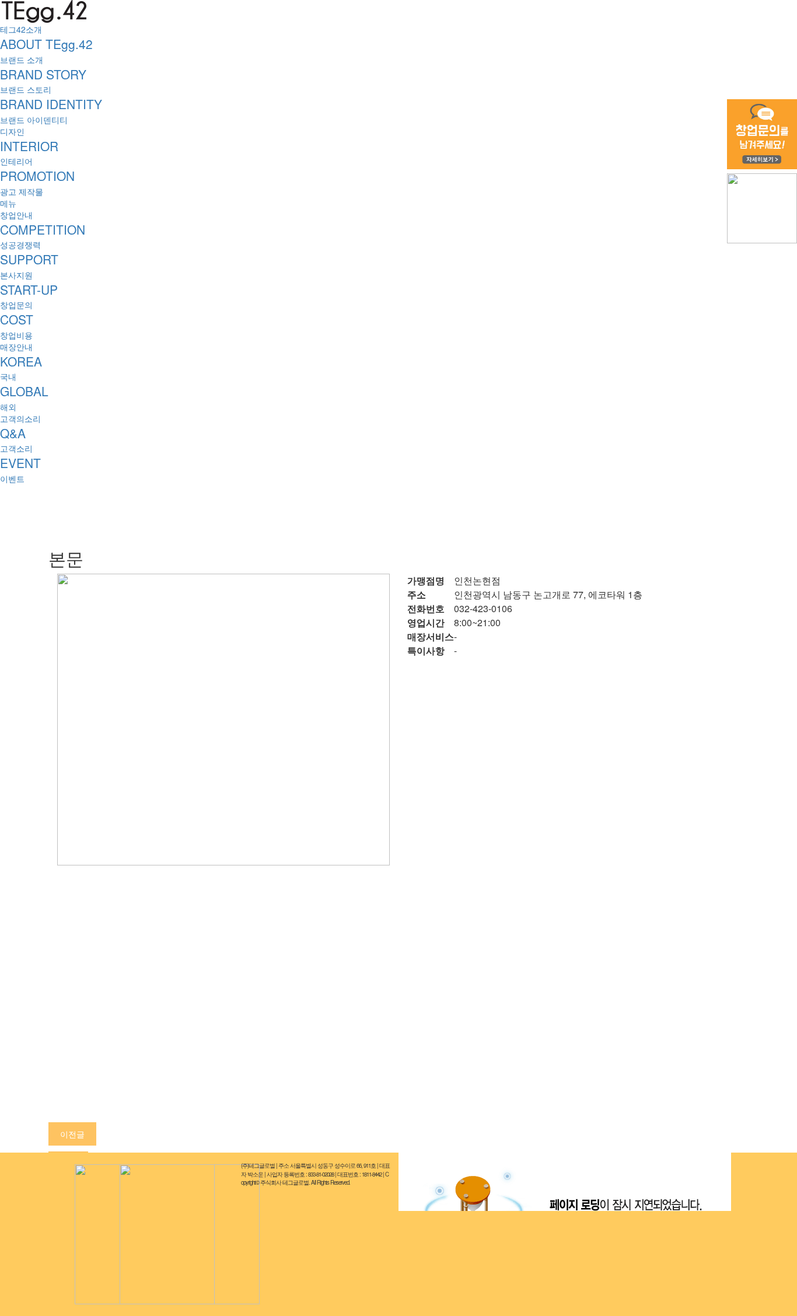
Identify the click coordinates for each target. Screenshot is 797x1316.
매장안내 (16, 346)
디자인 (12, 131)
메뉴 (8, 203)
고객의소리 (20, 418)
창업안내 (16, 215)
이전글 (72, 1134)
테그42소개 (21, 29)
